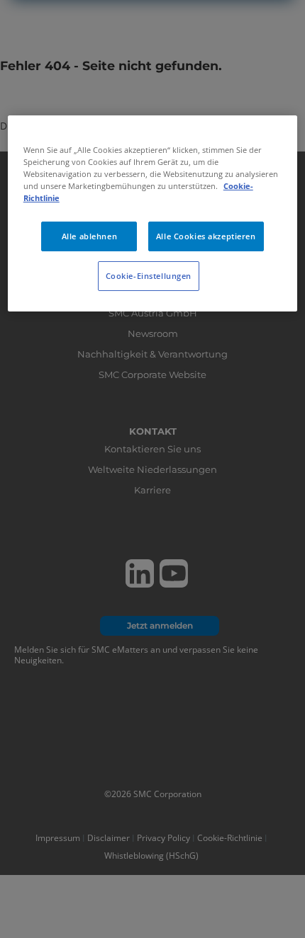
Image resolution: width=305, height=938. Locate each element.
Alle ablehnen (89, 236)
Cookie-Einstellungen (149, 275)
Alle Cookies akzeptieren (206, 236)
